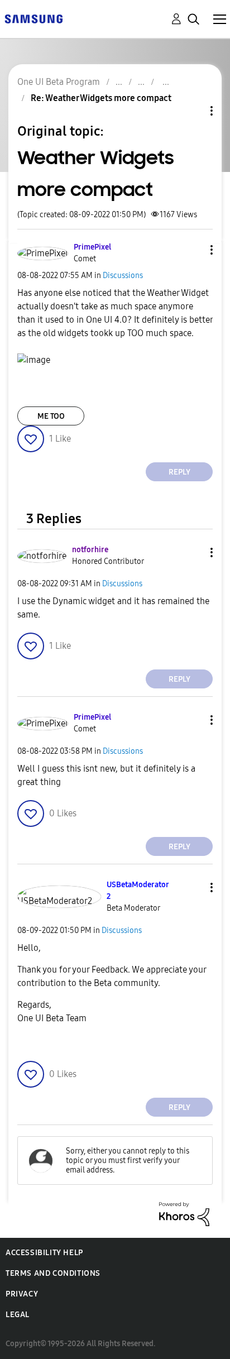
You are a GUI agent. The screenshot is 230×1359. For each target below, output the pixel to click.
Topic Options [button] (192, 110)
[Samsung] (33, 18)
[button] (193, 250)
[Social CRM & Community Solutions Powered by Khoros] (184, 1213)
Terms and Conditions (53, 1273)
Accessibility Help (44, 1252)
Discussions (123, 275)
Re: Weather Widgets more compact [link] (101, 98)
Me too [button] (51, 416)
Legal (18, 1314)
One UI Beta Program (58, 81)
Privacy (22, 1294)
